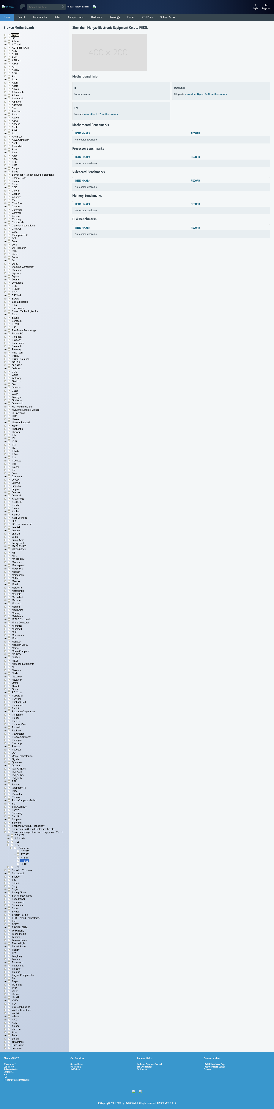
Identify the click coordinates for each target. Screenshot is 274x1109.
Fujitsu (15, 355)
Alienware (17, 105)
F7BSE (25, 854)
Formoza (16, 336)
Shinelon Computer (22, 870)
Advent (16, 95)
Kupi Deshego (19, 517)
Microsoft (17, 629)
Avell (14, 143)
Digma (15, 279)
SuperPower (18, 899)
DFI (14, 238)
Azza (15, 158)
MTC (14, 555)
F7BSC (25, 851)
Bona (15, 184)
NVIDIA (16, 657)
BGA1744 (20, 835)
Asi (13, 133)
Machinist (17, 562)
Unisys (15, 994)
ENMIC (16, 289)
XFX (14, 1019)
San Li (15, 816)
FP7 (17, 845)
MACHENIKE (19, 546)
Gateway (16, 378)
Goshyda (17, 400)
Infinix (15, 454)
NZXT (15, 660)
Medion (16, 606)
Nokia (15, 673)
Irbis (14, 463)
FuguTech (17, 352)
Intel (14, 457)
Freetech (16, 346)
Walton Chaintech (21, 1010)
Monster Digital (20, 644)
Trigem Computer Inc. (23, 975)
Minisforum (18, 635)
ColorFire (17, 203)
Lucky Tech (18, 543)
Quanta (16, 765)
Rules (57, 17)
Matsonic (17, 587)
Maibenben (18, 575)
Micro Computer (20, 622)
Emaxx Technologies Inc (25, 311)
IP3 (14, 444)
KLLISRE (17, 502)
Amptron (16, 111)
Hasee (15, 419)
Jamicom (17, 476)
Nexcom (16, 670)
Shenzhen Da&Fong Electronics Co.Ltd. (33, 829)
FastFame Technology (24, 330)
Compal (16, 216)
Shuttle (16, 876)
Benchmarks (40, 17)
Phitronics (17, 714)
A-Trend (16, 44)
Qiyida (15, 759)
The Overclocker (144, 1067)
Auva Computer (20, 139)
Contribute (9, 1072)
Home (7, 17)
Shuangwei (18, 873)
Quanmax (17, 762)
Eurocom (17, 320)
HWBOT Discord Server (214, 1067)
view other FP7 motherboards (101, 114)
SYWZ (15, 810)
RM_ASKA (18, 775)
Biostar (16, 181)
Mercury (16, 613)
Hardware (96, 17)
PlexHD (16, 721)
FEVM (15, 324)
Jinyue (15, 489)
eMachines (18, 1041)
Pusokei (16, 749)
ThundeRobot (19, 946)
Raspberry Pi (19, 787)
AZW (14, 73)
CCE (14, 187)
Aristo (15, 130)
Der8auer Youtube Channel (149, 1064)
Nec (14, 667)
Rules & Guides (11, 1069)
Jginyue (16, 482)
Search (22, 17)
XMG (15, 1022)
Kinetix (15, 508)
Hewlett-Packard (21, 422)
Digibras (16, 273)
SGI (14, 803)
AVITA (15, 70)
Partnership (75, 1067)
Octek (15, 683)
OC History (142, 1069)
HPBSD (25, 864)
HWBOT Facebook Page (214, 1064)
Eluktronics (18, 308)
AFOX (15, 54)
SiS (14, 879)
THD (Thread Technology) (26, 918)
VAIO (15, 1000)
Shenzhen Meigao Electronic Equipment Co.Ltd (37, 832)
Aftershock (18, 98)
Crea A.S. (17, 228)
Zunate (15, 1038)
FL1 (17, 841)
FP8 (17, 867)
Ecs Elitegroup (20, 301)
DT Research (19, 247)
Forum (130, 17)
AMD (14, 57)
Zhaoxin (16, 1029)
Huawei (16, 432)
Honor (15, 425)
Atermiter (17, 136)
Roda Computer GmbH (24, 800)
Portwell (16, 727)
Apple (15, 127)
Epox (15, 314)
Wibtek (15, 1013)
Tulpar (15, 981)
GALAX (16, 362)
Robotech (17, 797)
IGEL (15, 441)
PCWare (16, 698)
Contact (207, 1069)
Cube (15, 232)
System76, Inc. (20, 914)
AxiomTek (17, 146)
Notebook (17, 676)
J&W (14, 473)
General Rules (76, 1064)
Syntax (16, 911)
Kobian (15, 511)
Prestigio (16, 740)
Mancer (16, 581)
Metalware (17, 616)
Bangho (16, 168)
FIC (14, 327)
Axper (15, 155)
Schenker (17, 822)
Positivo (16, 730)
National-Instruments (23, 663)
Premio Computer (21, 737)
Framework (18, 343)
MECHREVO (19, 549)
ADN (14, 51)
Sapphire (16, 819)
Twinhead (17, 984)
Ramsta (16, 784)
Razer (15, 791)
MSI (14, 552)
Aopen (15, 117)
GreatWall (17, 403)
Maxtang (16, 603)
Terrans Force (19, 940)
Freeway (16, 349)
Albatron (16, 101)
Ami (14, 108)
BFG (14, 162)
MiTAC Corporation (22, 619)
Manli (15, 584)
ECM (14, 286)
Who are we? (9, 1064)
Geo (14, 384)
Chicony (16, 197)
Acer (14, 79)
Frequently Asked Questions (16, 1080)
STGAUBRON (19, 806)
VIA (14, 1003)
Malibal (16, 578)
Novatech (17, 679)
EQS (14, 292)
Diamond (16, 270)
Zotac (15, 1035)
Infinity (15, 451)
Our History (9, 1067)
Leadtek (16, 527)
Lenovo (16, 530)
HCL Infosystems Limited (25, 409)
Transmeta (17, 965)
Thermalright (18, 943)
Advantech (17, 92)
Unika (15, 991)
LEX (14, 521)
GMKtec (16, 368)
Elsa (14, 305)
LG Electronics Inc (22, 524)
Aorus (15, 120)
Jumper (16, 492)
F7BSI (24, 857)
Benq (15, 171)
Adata (15, 85)
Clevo (15, 200)
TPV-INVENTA (20, 927)
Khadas (16, 505)
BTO (14, 165)
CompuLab (17, 222)
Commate (17, 209)
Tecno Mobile (19, 933)
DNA (14, 241)
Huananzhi (17, 428)
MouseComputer (21, 651)
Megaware (17, 609)
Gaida (15, 374)
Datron (15, 257)
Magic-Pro (17, 568)
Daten (15, 254)
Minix (15, 638)
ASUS (15, 63)
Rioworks (17, 794)
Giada (15, 394)
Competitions (76, 17)
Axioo (15, 149)
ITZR (14, 448)
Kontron (16, 514)
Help (6, 1077)
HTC (14, 416)
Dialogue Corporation (23, 266)
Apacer (16, 124)
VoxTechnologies (21, 1006)
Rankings (114, 17)
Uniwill (15, 997)
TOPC (15, 924)
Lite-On (16, 533)
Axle (14, 152)
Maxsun (16, 600)
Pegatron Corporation (23, 711)
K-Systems (18, 498)
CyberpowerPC (20, 235)
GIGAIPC (17, 365)
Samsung (17, 813)
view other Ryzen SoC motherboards (206, 94)
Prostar (16, 746)
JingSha (16, 486)
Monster (16, 641)
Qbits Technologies (22, 756)
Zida (14, 1032)
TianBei (16, 949)
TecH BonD (18, 930)
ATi (13, 66)
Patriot (15, 708)
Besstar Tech (19, 178)
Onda (15, 689)
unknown (16, 1048)
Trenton (16, 972)
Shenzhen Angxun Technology (28, 825)
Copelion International (23, 225)
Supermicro (18, 905)
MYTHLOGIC (19, 559)
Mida (14, 632)
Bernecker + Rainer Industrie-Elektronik (33, 174)
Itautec (15, 467)
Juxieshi (16, 495)
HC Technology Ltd (22, 406)
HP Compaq (18, 413)
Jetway (16, 479)
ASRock (16, 60)
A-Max (15, 41)
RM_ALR (17, 771)
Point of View (19, 724)
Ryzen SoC (24, 848)
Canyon (16, 190)
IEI (13, 438)
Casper (16, 193)
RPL (14, 781)
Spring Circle (19, 892)
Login (15, 536)
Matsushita (18, 590)
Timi (14, 953)
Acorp (15, 82)
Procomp (17, 743)
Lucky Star (18, 540)
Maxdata (16, 594)
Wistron (16, 1016)
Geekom (16, 381)
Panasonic (17, 705)
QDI (14, 752)
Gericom (16, 387)
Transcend (17, 962)
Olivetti (16, 686)
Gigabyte (17, 397)
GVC (14, 371)
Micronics (17, 625)
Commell (16, 212)
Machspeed (18, 565)
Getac (15, 390)
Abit (14, 76)
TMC (14, 921)
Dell (14, 260)
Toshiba (16, 959)
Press (6, 1075)
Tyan (14, 987)
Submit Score (167, 17)
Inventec (16, 460)
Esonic (15, 317)
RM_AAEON (19, 768)
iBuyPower (17, 1045)
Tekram (16, 937)
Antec (15, 114)
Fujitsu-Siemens (20, 359)
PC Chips (17, 692)
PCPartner (17, 695)
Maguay (16, 571)
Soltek (15, 883)
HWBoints (75, 1069)
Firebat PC (17, 333)
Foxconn (16, 340)
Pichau (15, 717)
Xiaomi (15, 1026)
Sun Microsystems (22, 895)
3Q (13, 38)
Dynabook (17, 282)
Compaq (16, 219)
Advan (15, 89)
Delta (15, 263)
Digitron (16, 276)
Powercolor (18, 733)
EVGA (15, 298)
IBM (14, 435)
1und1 (15, 35)
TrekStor (16, 968)
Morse (15, 648)
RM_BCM (17, 778)
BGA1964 (20, 838)
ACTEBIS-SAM (20, 47)
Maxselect (17, 597)
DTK (14, 251)
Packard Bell (19, 702)
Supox (15, 908)
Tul (13, 978)
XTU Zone (147, 17)
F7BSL (24, 860)
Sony (15, 886)
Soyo (15, 889)
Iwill (14, 470)
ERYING (16, 295)
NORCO (16, 654)
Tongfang (17, 956)
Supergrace (18, 902)
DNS (14, 244)
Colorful (16, 206)
